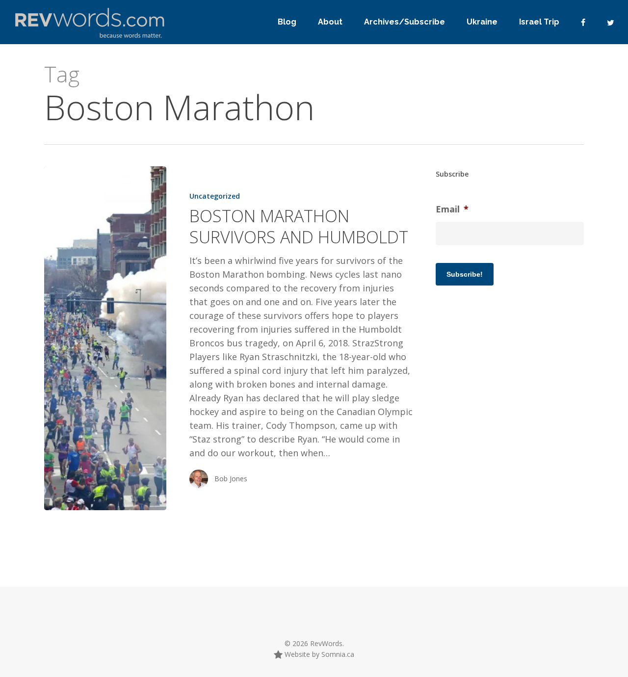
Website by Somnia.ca (318, 654)
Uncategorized (214, 196)
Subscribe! (464, 274)
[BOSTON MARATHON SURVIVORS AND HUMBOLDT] (105, 338)
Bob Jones (230, 478)
